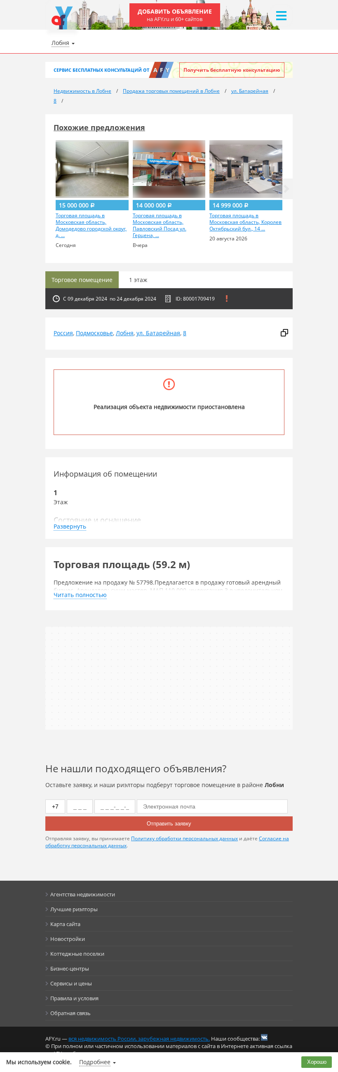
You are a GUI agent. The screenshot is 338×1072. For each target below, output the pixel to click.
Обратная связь (70, 1013)
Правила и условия (74, 998)
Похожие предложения (99, 127)
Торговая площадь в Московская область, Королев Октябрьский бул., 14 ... (245, 222)
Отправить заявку (169, 823)
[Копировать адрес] (284, 333)
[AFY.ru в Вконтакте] (264, 1037)
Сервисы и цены (71, 983)
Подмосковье (94, 333)
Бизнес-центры (69, 968)
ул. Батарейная (158, 333)
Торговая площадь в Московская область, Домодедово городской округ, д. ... (91, 225)
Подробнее (94, 1062)
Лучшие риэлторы (74, 909)
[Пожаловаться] (226, 298)
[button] (286, 189)
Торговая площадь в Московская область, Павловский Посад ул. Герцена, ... (159, 225)
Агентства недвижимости (82, 894)
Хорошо (316, 1062)
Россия (63, 333)
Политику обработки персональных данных (184, 838)
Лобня (125, 333)
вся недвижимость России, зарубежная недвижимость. (139, 1038)
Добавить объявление (175, 15)
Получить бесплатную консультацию (231, 69)
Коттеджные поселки (77, 953)
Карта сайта (65, 924)
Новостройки (67, 939)
